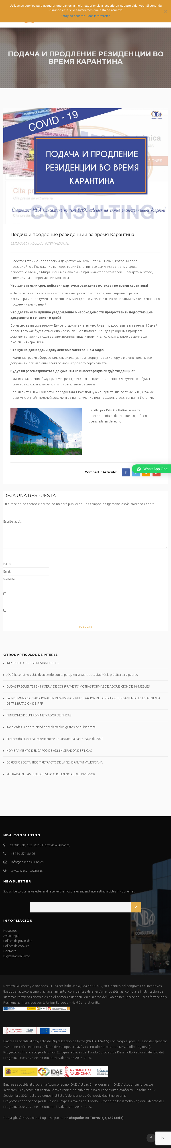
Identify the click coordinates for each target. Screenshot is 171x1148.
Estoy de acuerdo (73, 16)
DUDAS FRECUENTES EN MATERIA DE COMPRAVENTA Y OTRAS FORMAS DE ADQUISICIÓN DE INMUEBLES (78, 686)
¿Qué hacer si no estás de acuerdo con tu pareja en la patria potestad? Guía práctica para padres (72, 674)
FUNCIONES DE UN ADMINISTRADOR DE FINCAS (38, 715)
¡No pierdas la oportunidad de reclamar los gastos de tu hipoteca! (51, 727)
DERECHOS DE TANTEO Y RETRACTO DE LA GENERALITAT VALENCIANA (54, 762)
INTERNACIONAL (57, 243)
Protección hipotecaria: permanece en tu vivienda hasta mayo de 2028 (54, 739)
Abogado (37, 243)
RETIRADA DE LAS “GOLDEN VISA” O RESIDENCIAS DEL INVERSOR (50, 774)
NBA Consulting (34, 1118)
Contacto (9, 951)
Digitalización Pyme (16, 956)
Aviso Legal (11, 936)
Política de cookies (16, 946)
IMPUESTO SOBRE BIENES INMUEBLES (32, 663)
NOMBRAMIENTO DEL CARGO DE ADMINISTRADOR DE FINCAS (49, 750)
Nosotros (10, 930)
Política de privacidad (17, 941)
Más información (99, 16)
